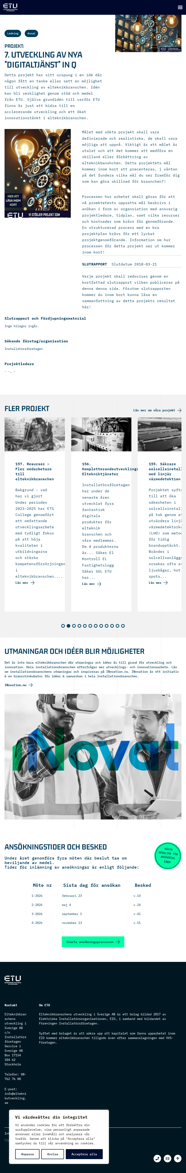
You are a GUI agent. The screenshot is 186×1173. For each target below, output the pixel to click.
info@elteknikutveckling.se (15, 1098)
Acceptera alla (84, 1154)
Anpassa (27, 1154)
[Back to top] (177, 1158)
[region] (59, 1137)
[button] (63, 626)
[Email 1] (167, 1158)
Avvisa (52, 1154)
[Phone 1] (157, 1158)
